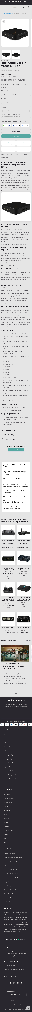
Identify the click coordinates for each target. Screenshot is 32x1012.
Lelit (5, 842)
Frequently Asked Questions (12, 783)
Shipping (3, 76)
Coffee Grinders (8, 865)
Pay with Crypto (8, 767)
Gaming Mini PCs (9, 902)
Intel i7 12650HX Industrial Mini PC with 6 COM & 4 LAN (8, 568)
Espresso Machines (9, 853)
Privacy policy (8, 759)
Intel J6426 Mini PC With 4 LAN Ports (8, 628)
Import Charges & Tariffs (11, 775)
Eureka (6, 822)
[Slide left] (12, 693)
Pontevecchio (8, 802)
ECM (5, 838)
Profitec (6, 834)
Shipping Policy (8, 746)
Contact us (7, 738)
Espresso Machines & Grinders (13, 861)
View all (28, 640)
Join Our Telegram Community (13, 779)
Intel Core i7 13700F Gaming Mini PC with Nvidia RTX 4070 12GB (23, 599)
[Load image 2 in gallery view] (16, 54)
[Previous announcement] (3, 2)
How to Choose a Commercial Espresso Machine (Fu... (13, 666)
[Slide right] (20, 693)
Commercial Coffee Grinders (12, 869)
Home (2, 13)
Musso (6, 814)
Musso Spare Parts (9, 894)
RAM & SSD (4, 90)
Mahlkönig (7, 818)
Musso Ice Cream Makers (11, 890)
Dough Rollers (8, 882)
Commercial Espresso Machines (13, 857)
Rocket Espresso (9, 798)
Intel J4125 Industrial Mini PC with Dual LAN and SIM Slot (23, 542)
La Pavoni (7, 810)
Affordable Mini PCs (8, 13)
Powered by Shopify (22, 1009)
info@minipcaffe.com (10, 976)
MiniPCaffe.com (13, 1009)
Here (9, 969)
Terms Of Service (9, 763)
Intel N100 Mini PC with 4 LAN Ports (23, 628)
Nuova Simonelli (8, 830)
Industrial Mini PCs (9, 898)
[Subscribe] (26, 714)
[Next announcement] (29, 2)
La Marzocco (7, 794)
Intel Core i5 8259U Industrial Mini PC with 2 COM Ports (8, 542)
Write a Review (18, 450)
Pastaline (6, 826)
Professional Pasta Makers (12, 878)
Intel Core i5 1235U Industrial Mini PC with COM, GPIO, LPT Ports (8, 600)
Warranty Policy (8, 755)
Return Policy (8, 751)
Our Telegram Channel (14, 951)
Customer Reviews (9, 771)
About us (6, 734)
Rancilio (6, 806)
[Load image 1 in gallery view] (6, 54)
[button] (4, 7)
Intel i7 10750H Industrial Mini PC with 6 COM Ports (23, 568)
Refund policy (8, 742)
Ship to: (4, 107)
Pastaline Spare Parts (10, 886)
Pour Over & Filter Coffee (11, 873)
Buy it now (16, 136)
